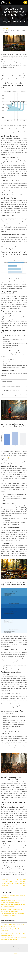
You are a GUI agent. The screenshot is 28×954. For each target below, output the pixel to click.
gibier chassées (12, 457)
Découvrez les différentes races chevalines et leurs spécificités (7, 882)
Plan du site (14, 953)
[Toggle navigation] (25, 2)
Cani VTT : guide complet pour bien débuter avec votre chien (20, 882)
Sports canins (5, 28)
